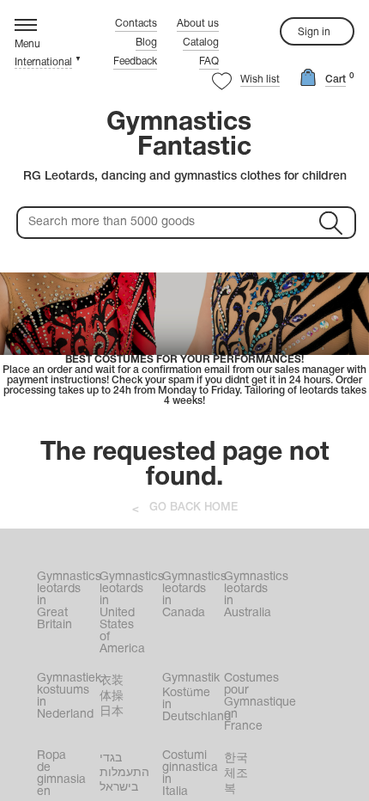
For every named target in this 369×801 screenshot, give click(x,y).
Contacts (136, 23)
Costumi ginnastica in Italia (190, 774)
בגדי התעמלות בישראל (124, 773)
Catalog (201, 42)
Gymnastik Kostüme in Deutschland (191, 698)
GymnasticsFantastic (178, 136)
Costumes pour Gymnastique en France (253, 702)
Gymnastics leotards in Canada (191, 595)
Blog (146, 42)
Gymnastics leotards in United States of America (129, 613)
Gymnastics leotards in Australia (253, 595)
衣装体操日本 (112, 697)
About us (198, 23)
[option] (184, 339)
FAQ (209, 61)
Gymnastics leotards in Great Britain (66, 601)
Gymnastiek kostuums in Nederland (66, 696)
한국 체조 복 (236, 774)
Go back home (193, 507)
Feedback (135, 61)
